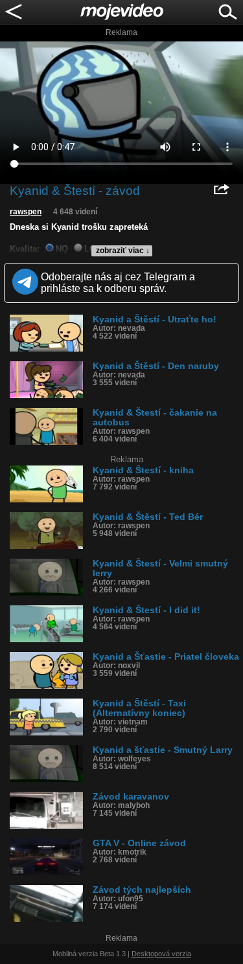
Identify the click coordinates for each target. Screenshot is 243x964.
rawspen (25, 212)
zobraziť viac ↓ (123, 250)
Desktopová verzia (161, 954)
